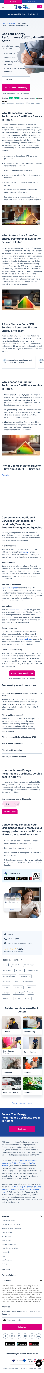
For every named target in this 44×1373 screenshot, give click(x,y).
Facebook (5, 1336)
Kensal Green (33, 970)
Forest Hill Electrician (28, 1161)
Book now (22, 1129)
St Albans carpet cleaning (22, 1187)
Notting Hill (18, 987)
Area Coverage (7, 1260)
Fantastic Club (7, 1232)
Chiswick (15, 965)
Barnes (17, 998)
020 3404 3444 (13, 939)
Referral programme (9, 1244)
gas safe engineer (10, 588)
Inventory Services (8, 23)
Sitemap (4, 1264)
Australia (20, 1360)
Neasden (6, 998)
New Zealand (31, 1360)
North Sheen (28, 982)
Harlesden (7, 970)
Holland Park (18, 993)
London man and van (17, 610)
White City (19, 970)
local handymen (25, 639)
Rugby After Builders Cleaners (14, 1163)
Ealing (5, 965)
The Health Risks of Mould (11, 1224)
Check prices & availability (22, 673)
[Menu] (3, 7)
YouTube (25, 1336)
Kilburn (27, 998)
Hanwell (6, 993)
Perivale (6, 987)
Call (40, 7)
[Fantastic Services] (22, 7)
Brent (31, 993)
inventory (24, 552)
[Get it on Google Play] (22, 878)
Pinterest (18, 1336)
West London (29, 965)
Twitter (12, 1336)
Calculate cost (9, 812)
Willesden (31, 987)
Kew (16, 982)
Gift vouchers (6, 1236)
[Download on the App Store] (9, 878)
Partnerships (6, 1252)
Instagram (31, 1336)
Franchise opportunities (10, 1248)
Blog (3, 1256)
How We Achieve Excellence (11, 1228)
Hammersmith (25, 976)
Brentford (6, 982)
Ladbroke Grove (9, 976)
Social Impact (6, 1240)
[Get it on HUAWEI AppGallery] (34, 1344)
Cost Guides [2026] (8, 1220)
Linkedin (38, 1336)
